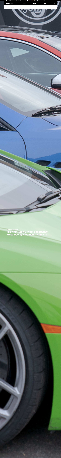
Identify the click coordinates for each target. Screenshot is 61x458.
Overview (7, 7)
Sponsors (34, 3)
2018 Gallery (12, 7)
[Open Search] (54, 3)
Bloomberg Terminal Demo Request (22, 0)
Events (24, 3)
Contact (45, 3)
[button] (11, 0)
